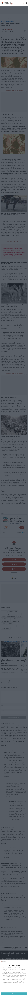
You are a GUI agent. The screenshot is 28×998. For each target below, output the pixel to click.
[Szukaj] (24, 3)
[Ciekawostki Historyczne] (8, 3)
